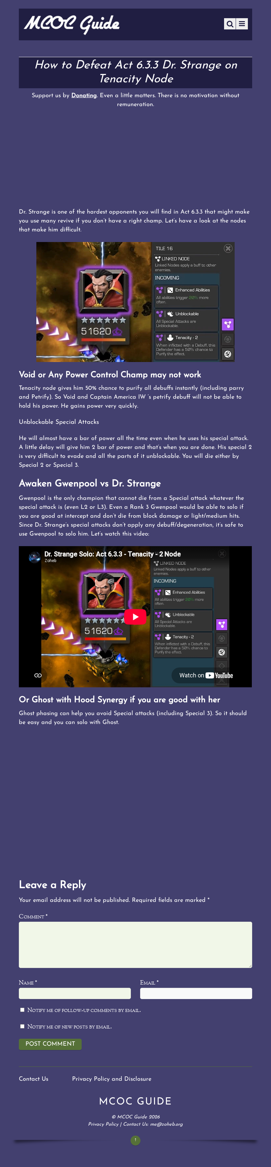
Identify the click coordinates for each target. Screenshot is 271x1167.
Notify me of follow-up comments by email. (84, 1010)
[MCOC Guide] (71, 33)
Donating (84, 96)
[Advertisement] (135, 158)
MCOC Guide (132, 1117)
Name (28, 983)
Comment (33, 917)
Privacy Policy (103, 1124)
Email (149, 983)
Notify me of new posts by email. (69, 1027)
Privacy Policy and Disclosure (111, 1079)
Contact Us (33, 1079)
